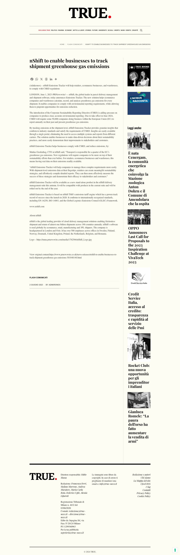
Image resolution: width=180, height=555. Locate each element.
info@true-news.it (108, 483)
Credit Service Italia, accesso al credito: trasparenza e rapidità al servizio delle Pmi (138, 310)
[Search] (141, 30)
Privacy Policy (143, 493)
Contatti (146, 489)
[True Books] (139, 84)
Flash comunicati (74, 44)
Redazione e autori (141, 474)
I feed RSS (145, 483)
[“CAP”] (139, 102)
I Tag (148, 486)
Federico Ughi (73, 492)
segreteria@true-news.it (72, 532)
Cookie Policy (144, 496)
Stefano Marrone (69, 486)
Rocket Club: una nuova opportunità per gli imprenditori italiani (139, 376)
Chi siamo (145, 477)
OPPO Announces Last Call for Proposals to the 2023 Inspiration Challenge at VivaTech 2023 (138, 245)
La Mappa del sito (142, 480)
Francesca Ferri (78, 483)
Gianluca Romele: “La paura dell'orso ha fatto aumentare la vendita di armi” (138, 426)
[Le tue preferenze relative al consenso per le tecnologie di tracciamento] (175, 550)
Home (62, 44)
